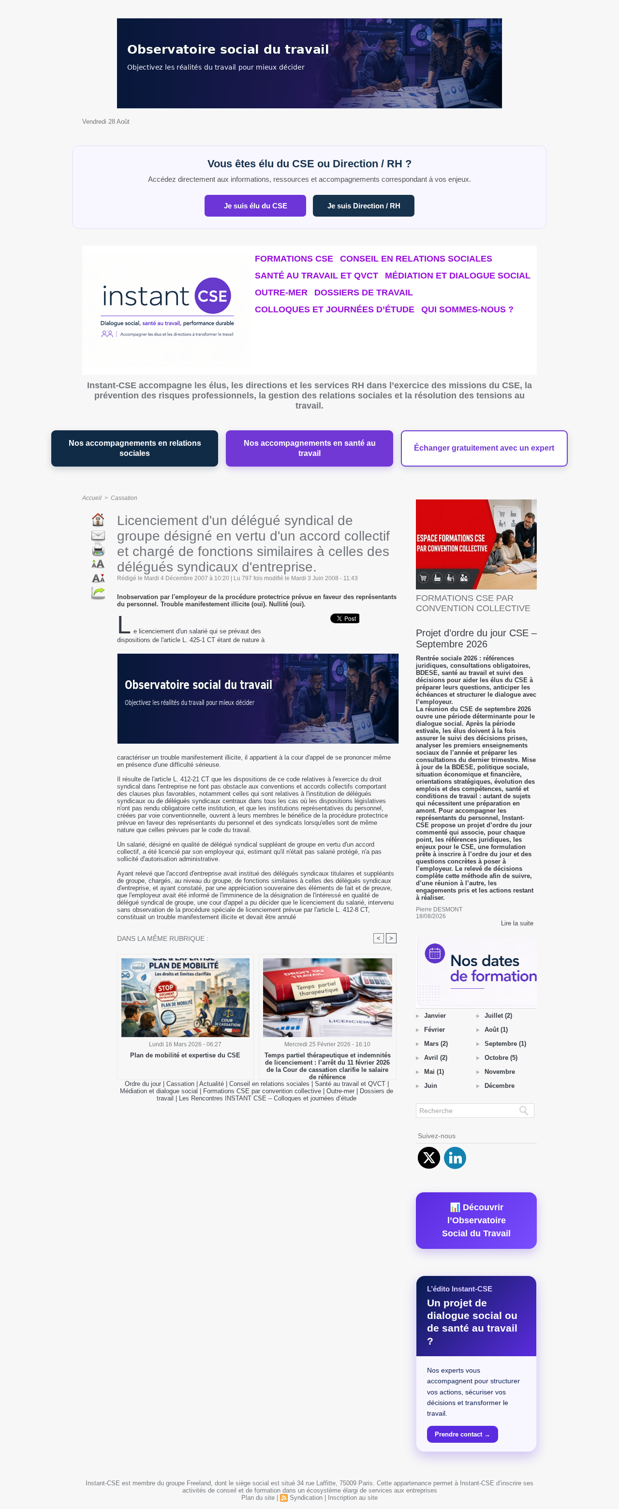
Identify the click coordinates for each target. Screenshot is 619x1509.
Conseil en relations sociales (416, 259)
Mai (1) (434, 1071)
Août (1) (496, 1029)
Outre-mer (281, 292)
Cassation (124, 498)
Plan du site (258, 1497)
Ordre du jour (143, 1083)
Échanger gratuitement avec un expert (484, 448)
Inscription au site (353, 1497)
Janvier (435, 1015)
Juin (430, 1085)
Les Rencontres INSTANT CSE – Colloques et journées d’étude (267, 1098)
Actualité (212, 1083)
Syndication (306, 1497)
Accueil (92, 498)
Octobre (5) (501, 1057)
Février (434, 1029)
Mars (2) (436, 1043)
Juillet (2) (498, 1015)
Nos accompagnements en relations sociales (135, 448)
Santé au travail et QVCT (316, 275)
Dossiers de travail (363, 292)
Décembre (500, 1085)
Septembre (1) (505, 1043)
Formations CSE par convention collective (262, 1091)
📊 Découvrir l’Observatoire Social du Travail (476, 1220)
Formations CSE (294, 259)
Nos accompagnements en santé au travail (310, 448)
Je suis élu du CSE (255, 206)
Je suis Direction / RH (363, 206)
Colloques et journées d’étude (334, 309)
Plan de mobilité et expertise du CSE (185, 1055)
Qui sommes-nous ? (467, 309)
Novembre (500, 1071)
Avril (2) (435, 1057)
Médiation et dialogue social (458, 275)
